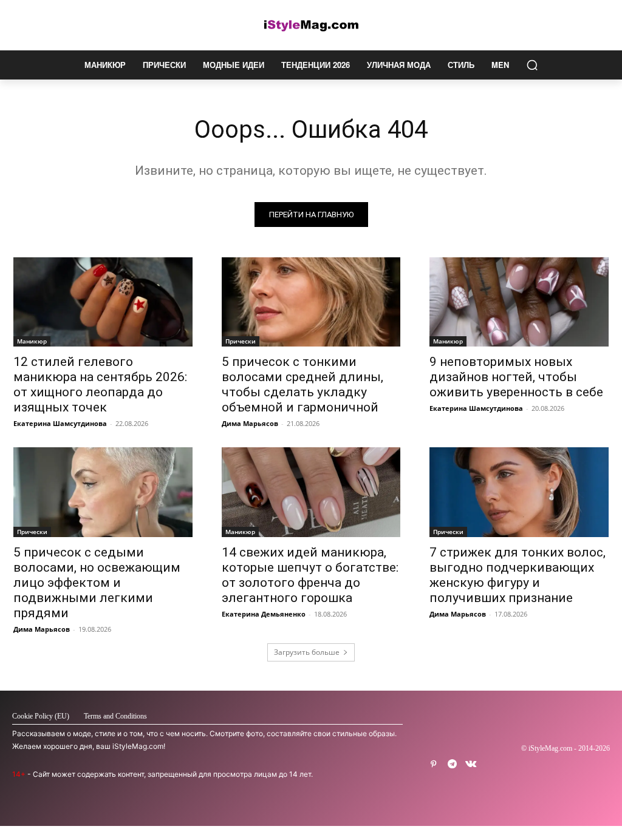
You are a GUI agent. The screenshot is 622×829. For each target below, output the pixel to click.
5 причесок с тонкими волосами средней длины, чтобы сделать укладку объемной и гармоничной (302, 384)
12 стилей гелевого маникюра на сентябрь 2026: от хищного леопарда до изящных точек (100, 384)
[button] (532, 65)
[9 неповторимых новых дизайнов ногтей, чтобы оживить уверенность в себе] (519, 302)
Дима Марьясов (250, 423)
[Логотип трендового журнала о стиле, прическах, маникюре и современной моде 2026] (311, 25)
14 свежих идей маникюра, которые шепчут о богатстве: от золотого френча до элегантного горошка (310, 575)
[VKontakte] (471, 764)
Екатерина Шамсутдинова (60, 423)
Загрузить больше (307, 652)
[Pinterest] (433, 764)
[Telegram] (452, 764)
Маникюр (32, 341)
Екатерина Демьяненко (264, 613)
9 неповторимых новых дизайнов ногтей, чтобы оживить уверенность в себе (516, 376)
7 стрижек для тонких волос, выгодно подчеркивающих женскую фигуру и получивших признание (517, 575)
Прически (240, 341)
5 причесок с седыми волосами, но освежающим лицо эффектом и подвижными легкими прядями (96, 582)
